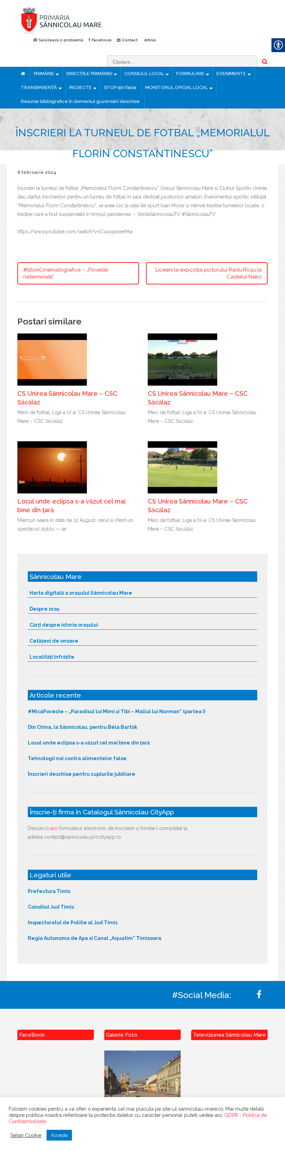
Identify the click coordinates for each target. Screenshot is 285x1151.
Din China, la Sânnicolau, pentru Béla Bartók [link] (82, 727)
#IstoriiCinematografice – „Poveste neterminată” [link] (65, 273)
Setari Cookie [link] (25, 1135)
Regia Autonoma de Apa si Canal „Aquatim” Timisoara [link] (94, 938)
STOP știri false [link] (120, 87)
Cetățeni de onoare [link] (54, 641)
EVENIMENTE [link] (231, 73)
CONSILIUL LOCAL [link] (144, 73)
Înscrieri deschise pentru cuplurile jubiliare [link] (81, 774)
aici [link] (54, 828)
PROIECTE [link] (80, 87)
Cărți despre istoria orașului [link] (64, 625)
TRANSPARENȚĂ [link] (39, 87)
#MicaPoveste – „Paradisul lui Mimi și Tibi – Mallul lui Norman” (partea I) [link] (116, 711)
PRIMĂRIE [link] (44, 73)
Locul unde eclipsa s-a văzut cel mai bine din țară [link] (89, 743)
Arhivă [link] (150, 40)
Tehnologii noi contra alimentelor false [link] (77, 758)
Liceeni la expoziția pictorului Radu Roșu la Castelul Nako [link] (208, 273)
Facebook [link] (102, 40)
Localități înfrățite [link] (52, 657)
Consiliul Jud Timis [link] (51, 907)
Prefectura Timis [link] (49, 891)
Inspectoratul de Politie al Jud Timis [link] (72, 922)
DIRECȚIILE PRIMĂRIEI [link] (89, 73)
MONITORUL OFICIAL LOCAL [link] (176, 87)
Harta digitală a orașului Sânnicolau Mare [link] (81, 593)
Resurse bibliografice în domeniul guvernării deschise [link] (80, 101)
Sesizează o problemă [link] (61, 40)
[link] (77, 20)
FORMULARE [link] (190, 73)
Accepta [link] (59, 1135)
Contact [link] (130, 40)
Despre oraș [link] (44, 609)
